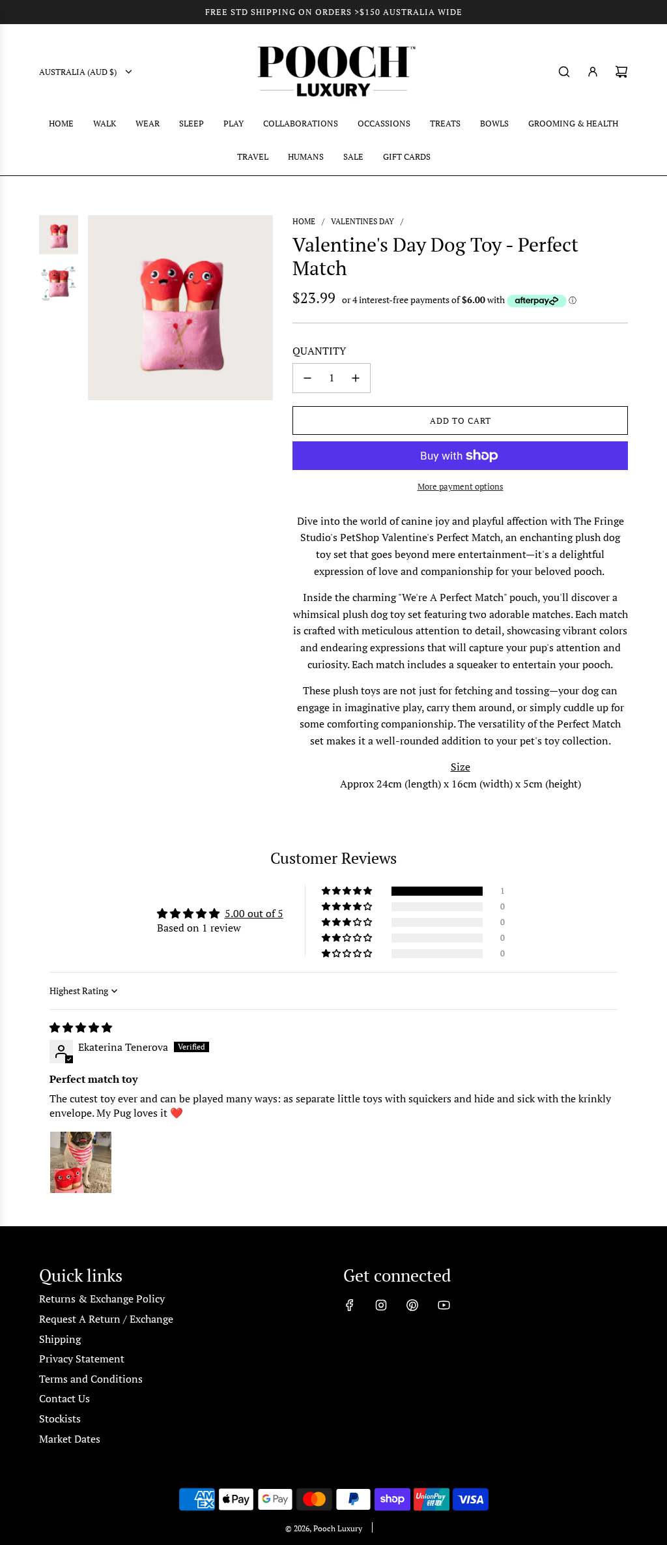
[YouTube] (443, 1305)
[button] (348, 891)
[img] (81, 1027)
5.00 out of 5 (254, 913)
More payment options (461, 486)
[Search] (564, 71)
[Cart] (621, 71)
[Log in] (592, 71)
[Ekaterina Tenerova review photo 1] (81, 1162)
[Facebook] (349, 1305)
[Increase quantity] (355, 378)
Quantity (319, 351)
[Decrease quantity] (307, 378)
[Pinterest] (412, 1305)
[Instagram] (381, 1305)
